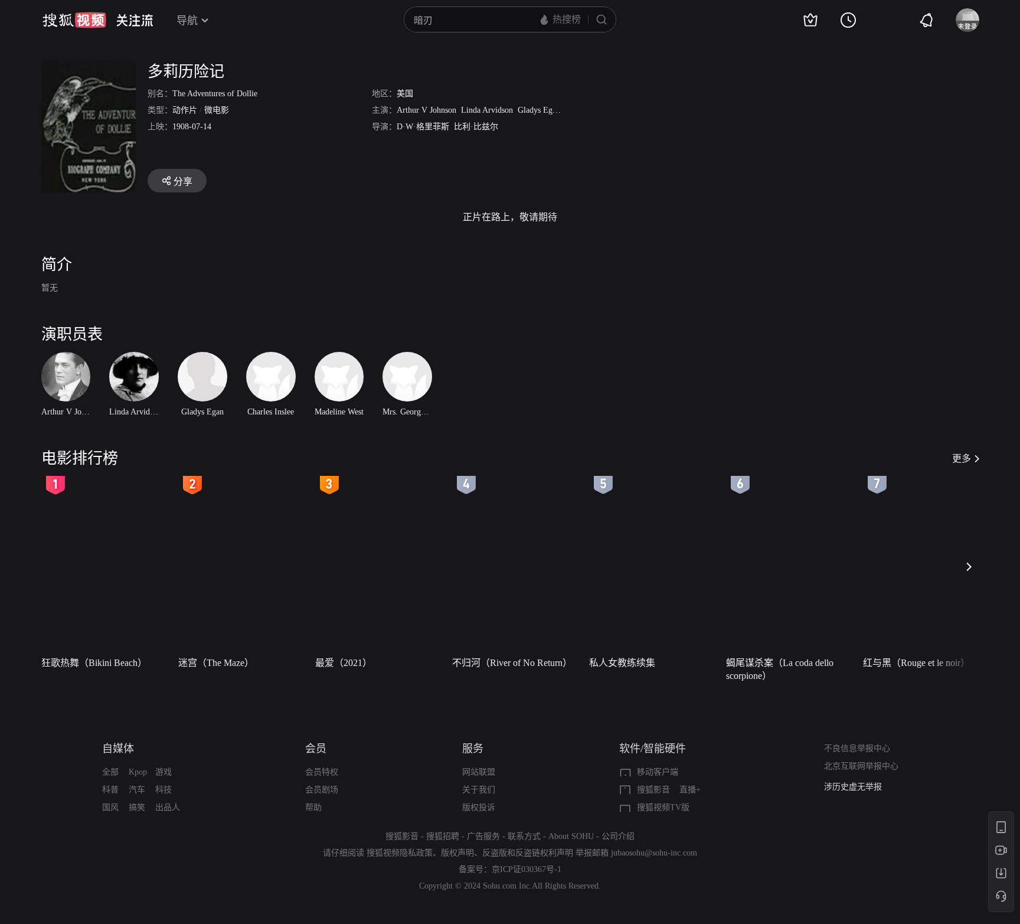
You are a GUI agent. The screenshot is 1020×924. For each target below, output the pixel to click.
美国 (405, 93)
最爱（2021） (343, 663)
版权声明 (457, 852)
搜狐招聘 (442, 836)
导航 (187, 20)
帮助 (313, 807)
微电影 (216, 110)
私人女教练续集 (622, 663)
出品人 (167, 807)
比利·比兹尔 (476, 126)
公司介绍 (618, 836)
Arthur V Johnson (426, 110)
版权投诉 (478, 807)
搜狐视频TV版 (663, 807)
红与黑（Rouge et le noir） (916, 663)
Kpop (138, 772)
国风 (110, 807)
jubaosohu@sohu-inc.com (654, 852)
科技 (163, 789)
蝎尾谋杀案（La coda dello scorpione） (779, 669)
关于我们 (478, 789)
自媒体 (118, 749)
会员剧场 (321, 789)
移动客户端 (657, 772)
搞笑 (137, 807)
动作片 (184, 110)
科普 (110, 789)
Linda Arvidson (487, 110)
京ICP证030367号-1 (526, 869)
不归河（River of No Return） (512, 663)
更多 (961, 458)
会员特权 (321, 772)
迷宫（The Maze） (216, 663)
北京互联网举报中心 (861, 766)
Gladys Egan (539, 110)
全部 (110, 772)
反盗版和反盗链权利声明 (527, 852)
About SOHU (571, 836)
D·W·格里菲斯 (423, 126)
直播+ (690, 789)
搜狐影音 (653, 789)
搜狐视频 (74, 20)
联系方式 (524, 836)
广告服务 (483, 836)
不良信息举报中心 (857, 748)
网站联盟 (478, 772)
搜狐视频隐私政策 (400, 852)
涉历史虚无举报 (853, 786)
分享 (183, 182)
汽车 (137, 789)
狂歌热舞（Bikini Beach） (94, 663)
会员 (315, 749)
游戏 (163, 772)
